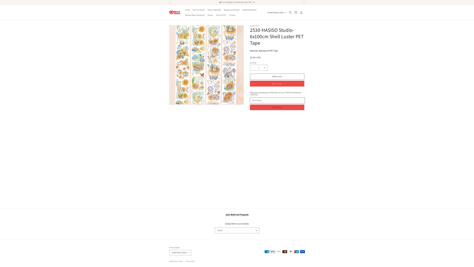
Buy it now (277, 83)
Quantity (253, 63)
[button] (290, 12)
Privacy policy (190, 261)
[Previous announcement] (170, 2)
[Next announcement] (304, 2)
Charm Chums (178, 261)
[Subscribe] (256, 230)
